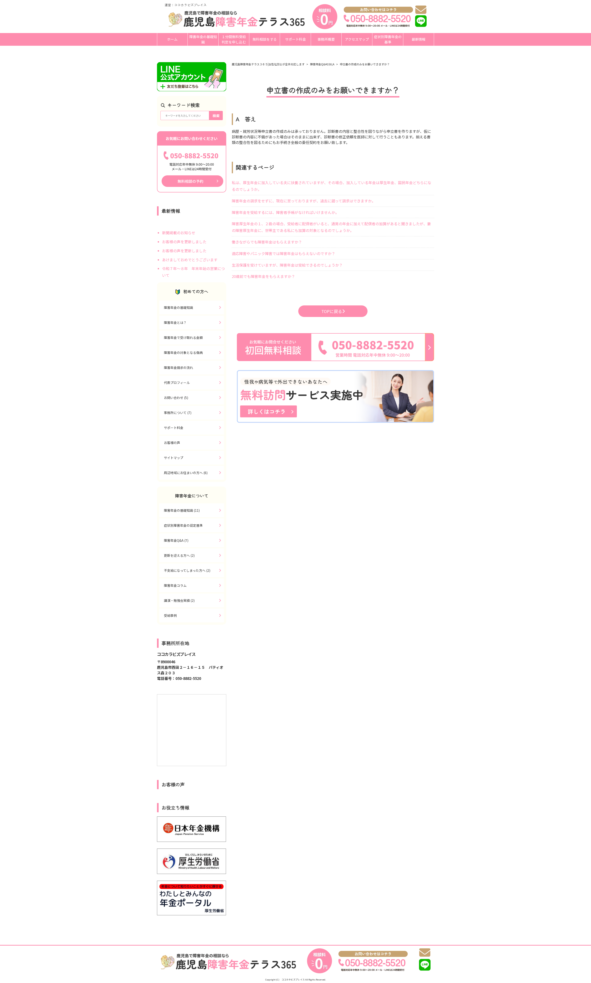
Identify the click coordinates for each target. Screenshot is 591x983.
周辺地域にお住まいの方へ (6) (186, 472)
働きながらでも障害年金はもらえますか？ (267, 242)
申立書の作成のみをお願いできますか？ (365, 64)
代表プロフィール (177, 382)
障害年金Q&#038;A (322, 64)
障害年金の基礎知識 (203, 39)
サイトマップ (173, 457)
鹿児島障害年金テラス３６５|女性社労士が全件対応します (268, 64)
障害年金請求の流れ (178, 367)
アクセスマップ (357, 39)
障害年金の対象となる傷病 (183, 352)
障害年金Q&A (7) (176, 540)
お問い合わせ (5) (176, 397)
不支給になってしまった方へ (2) (187, 570)
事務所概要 (326, 39)
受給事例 (170, 615)
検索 (216, 115)
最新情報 (418, 39)
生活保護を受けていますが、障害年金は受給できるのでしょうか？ (287, 265)
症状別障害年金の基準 (388, 39)
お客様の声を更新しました (184, 241)
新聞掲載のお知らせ (178, 232)
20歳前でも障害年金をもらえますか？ (263, 276)
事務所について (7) (177, 412)
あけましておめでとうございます (189, 259)
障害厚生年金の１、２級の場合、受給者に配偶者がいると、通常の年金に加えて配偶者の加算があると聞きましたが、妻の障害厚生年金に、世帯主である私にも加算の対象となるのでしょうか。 (331, 227)
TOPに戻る (331, 311)
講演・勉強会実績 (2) (179, 600)
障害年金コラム (175, 585)
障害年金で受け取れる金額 (183, 337)
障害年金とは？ (175, 322)
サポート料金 (295, 39)
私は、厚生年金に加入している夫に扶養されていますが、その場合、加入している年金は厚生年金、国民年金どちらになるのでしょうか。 (331, 186)
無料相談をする (265, 39)
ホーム (172, 39)
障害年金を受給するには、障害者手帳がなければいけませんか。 (285, 212)
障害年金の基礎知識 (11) (182, 510)
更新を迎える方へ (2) (179, 555)
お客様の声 (172, 442)
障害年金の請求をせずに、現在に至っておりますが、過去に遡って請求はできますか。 (303, 201)
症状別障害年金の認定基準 (183, 525)
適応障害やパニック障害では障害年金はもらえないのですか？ (283, 253)
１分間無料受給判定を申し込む (234, 39)
